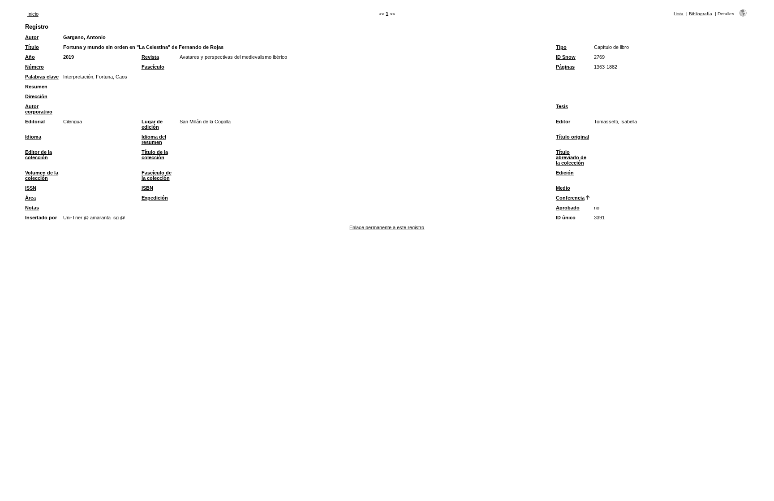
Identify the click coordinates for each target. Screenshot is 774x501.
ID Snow (566, 57)
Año (30, 57)
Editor (563, 121)
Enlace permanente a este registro (386, 227)
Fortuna (104, 76)
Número (34, 67)
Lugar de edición (152, 124)
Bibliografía (700, 13)
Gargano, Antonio (84, 37)
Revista (150, 57)
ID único (566, 217)
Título (32, 47)
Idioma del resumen (154, 139)
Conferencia (570, 197)
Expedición (155, 197)
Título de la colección (155, 154)
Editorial (35, 121)
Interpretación (78, 76)
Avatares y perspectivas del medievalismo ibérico (233, 57)
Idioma (33, 136)
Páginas (565, 67)
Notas (32, 207)
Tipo (561, 47)
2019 (68, 57)
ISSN (30, 188)
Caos (121, 76)
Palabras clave (42, 76)
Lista (679, 13)
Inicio (33, 14)
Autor (32, 37)
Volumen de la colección (41, 175)
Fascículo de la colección (157, 175)
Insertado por (41, 217)
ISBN (147, 188)
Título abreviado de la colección (571, 157)
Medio (563, 188)
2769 (599, 57)
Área (30, 197)
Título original (572, 136)
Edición (565, 172)
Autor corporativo (38, 109)
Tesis (562, 106)
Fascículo (153, 67)
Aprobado (568, 207)
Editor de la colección (38, 154)
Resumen (36, 86)
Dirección (36, 96)
